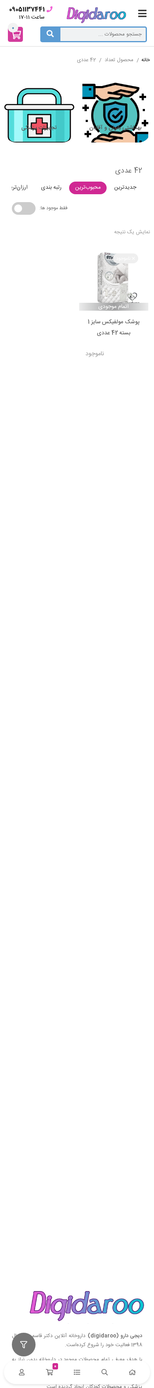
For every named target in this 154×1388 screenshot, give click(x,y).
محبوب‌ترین (88, 187)
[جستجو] (50, 34)
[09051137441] (50, 9)
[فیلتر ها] (24, 1344)
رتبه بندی (51, 187)
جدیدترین (125, 187)
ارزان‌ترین (17, 187)
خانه (145, 60)
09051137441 (27, 10)
